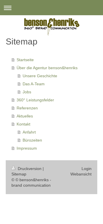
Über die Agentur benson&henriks (47, 67)
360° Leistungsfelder (35, 100)
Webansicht (81, 174)
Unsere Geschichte (40, 76)
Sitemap (18, 174)
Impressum (27, 148)
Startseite (25, 59)
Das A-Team (34, 84)
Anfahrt (29, 132)
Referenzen (27, 108)
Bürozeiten (32, 140)
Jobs (27, 92)
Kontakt (23, 124)
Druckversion (30, 168)
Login (87, 168)
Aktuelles (25, 116)
